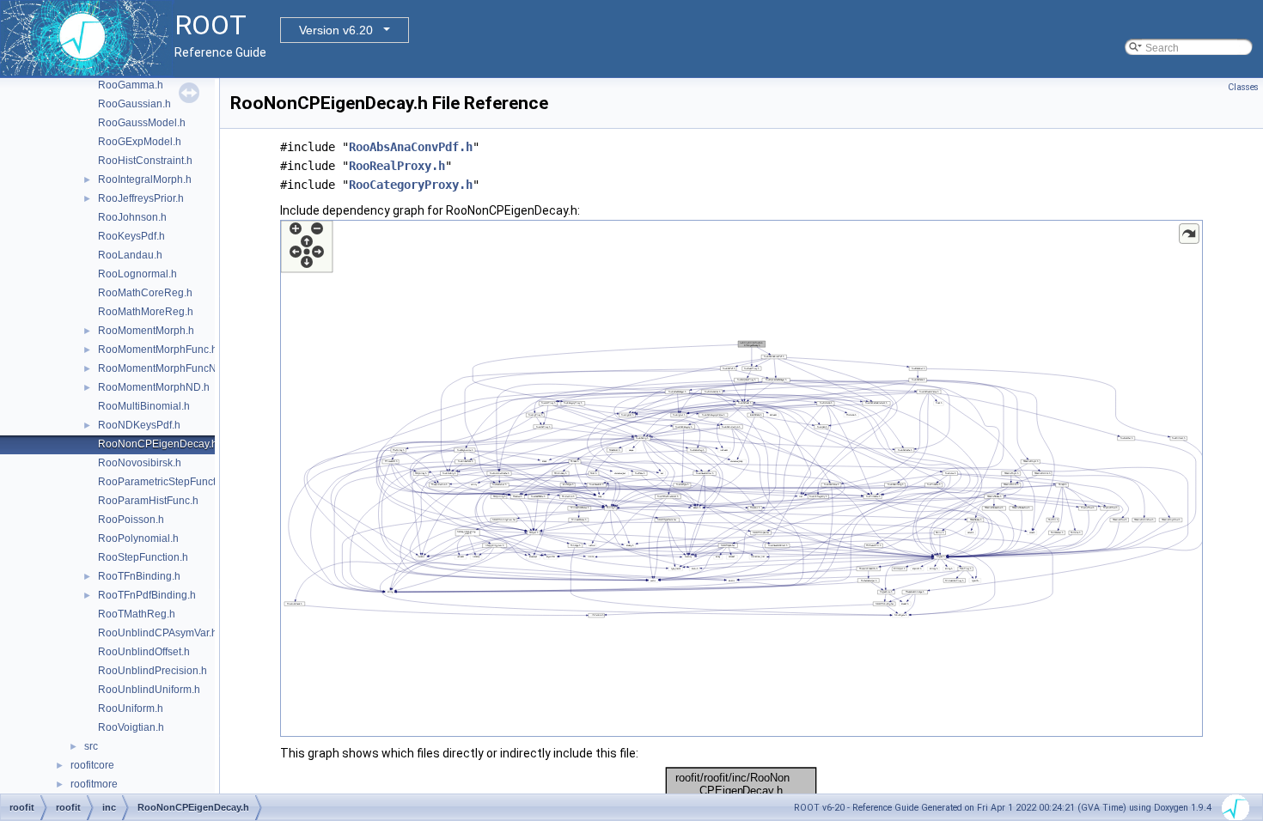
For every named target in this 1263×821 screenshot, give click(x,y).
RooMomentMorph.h (146, 331)
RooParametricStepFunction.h (168, 482)
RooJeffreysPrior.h (141, 198)
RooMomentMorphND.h (154, 387)
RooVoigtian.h (131, 727)
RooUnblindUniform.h (149, 690)
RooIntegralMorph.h (145, 179)
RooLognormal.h (137, 274)
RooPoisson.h (131, 520)
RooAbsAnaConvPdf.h (411, 147)
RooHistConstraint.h (145, 161)
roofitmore (94, 784)
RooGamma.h (130, 85)
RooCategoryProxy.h (411, 185)
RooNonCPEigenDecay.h (157, 444)
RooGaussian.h (134, 104)
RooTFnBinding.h (139, 576)
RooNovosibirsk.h (139, 463)
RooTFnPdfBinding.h (147, 595)
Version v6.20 (336, 30)
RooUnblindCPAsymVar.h (157, 633)
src (91, 746)
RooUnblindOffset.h (144, 652)
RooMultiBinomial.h (144, 406)
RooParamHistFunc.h (148, 501)
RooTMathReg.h (136, 614)
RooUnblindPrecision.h (152, 671)
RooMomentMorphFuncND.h (165, 368)
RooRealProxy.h (397, 166)
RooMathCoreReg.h (145, 293)
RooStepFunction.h (143, 557)
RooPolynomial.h (138, 538)
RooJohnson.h (132, 217)
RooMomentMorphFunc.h (157, 350)
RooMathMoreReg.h (145, 312)
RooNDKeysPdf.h (139, 425)
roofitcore (92, 765)
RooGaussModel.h (142, 123)
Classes (1243, 87)
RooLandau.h (130, 255)
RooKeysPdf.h (131, 236)
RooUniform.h (130, 708)
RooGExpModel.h (139, 142)
